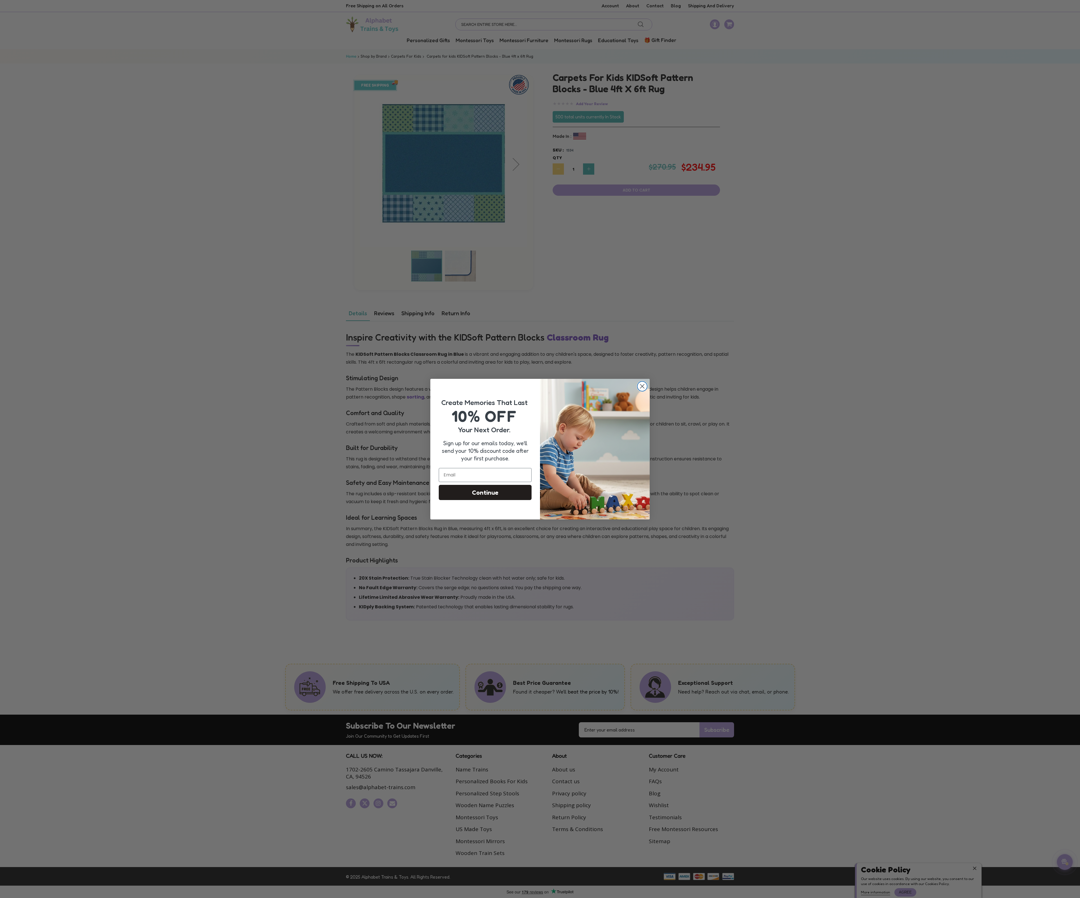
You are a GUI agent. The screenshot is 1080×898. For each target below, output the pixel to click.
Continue (485, 492)
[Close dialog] (642, 386)
